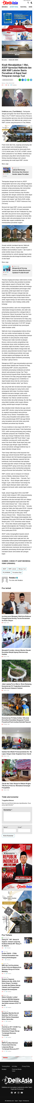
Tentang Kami (6, 1066)
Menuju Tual (22, 569)
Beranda (4, 60)
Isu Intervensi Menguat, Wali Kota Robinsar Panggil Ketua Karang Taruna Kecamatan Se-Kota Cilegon (16, 618)
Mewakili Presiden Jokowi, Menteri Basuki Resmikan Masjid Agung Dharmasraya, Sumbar (16, 652)
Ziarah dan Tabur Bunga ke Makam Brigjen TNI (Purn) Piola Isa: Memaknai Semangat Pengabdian (16, 786)
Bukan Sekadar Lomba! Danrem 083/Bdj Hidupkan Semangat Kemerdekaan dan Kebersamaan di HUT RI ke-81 (11, 1001)
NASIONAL (23, 7)
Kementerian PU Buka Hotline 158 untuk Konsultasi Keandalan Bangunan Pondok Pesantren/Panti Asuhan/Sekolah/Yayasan (16, 720)
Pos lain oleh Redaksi (16, 580)
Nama (6, 827)
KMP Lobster (12, 569)
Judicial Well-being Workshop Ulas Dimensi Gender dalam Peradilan (20, 172)
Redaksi (4, 1069)
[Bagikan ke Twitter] (25, 80)
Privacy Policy (26, 1066)
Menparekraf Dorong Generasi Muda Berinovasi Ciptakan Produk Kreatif (21, 270)
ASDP (4, 569)
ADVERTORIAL (14, 7)
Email (20, 827)
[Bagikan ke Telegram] (31, 80)
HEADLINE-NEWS (13, 60)
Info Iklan (14, 1066)
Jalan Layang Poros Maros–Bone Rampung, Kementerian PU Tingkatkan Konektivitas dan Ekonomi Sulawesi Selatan (17, 686)
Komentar (8, 810)
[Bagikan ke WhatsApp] (28, 80)
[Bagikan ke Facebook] (22, 80)
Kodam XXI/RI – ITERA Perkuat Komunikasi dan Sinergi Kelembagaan (10, 955)
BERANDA (5, 7)
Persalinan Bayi (17, 572)
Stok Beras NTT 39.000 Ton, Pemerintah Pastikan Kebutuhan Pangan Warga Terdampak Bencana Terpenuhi (11, 1031)
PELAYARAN (6, 572)
